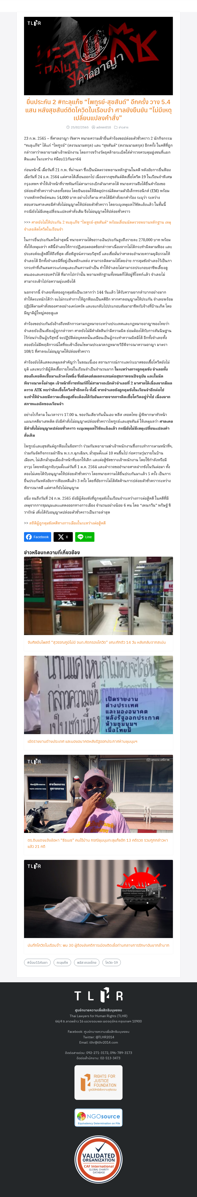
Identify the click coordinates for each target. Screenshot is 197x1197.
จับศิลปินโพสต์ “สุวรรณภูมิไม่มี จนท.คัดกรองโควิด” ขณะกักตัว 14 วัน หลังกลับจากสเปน (97, 642)
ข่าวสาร (124, 127)
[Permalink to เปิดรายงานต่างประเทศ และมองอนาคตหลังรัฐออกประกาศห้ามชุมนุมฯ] (98, 694)
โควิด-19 (111, 962)
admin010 (103, 127)
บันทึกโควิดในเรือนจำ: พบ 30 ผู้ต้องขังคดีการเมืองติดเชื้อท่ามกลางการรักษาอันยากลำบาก (98, 945)
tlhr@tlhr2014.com (103, 1042)
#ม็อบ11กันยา (37, 962)
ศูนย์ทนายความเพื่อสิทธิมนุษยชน (106, 1031)
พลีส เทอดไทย (86, 962)
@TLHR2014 (105, 1036)
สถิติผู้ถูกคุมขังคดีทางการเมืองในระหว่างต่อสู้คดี (67, 523)
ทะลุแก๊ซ (62, 962)
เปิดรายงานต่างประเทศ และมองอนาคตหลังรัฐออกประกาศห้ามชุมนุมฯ (82, 741)
